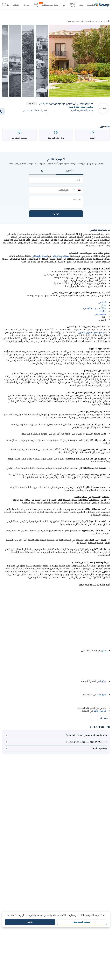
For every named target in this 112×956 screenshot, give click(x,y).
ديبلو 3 (103, 311)
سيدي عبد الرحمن (60, 256)
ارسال (56, 213)
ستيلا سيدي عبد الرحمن (94, 308)
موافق (30, 921)
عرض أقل (103, 718)
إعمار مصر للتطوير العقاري (91, 332)
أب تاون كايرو (99, 711)
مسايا (103, 305)
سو (104, 650)
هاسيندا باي (100, 314)
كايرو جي (102, 694)
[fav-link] (4, 5)
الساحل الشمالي (40, 256)
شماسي (102, 302)
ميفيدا (103, 681)
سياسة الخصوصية (82, 921)
